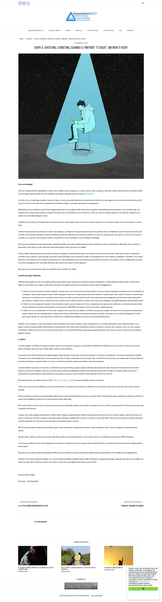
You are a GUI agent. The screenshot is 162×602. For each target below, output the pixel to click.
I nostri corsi (92, 30)
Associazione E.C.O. (36, 30)
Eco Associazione (41, 522)
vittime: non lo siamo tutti (62, 380)
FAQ (120, 30)
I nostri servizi (54, 30)
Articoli (79, 30)
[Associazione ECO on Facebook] (20, 3)
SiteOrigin (99, 595)
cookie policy (143, 581)
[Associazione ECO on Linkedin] (24, 3)
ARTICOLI (29, 39)
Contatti (130, 30)
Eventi (68, 30)
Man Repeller (89, 194)
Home (21, 39)
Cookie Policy (108, 30)
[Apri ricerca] (143, 3)
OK (143, 589)
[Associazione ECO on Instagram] (28, 3)
